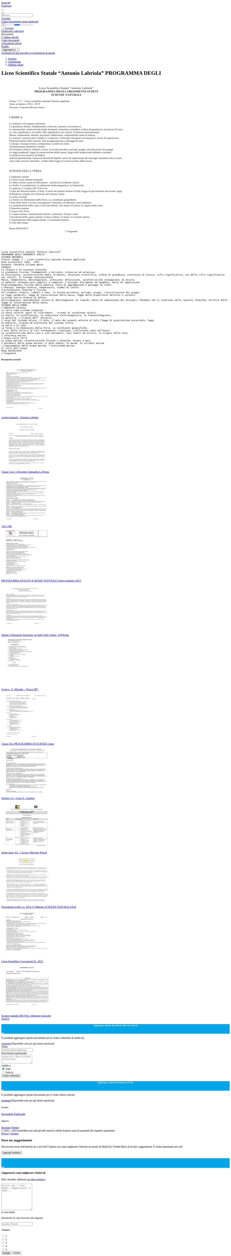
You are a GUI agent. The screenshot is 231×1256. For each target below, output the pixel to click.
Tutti (8, 1068)
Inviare (16, 1253)
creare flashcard (29, 21)
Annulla (6, 1253)
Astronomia (14, 61)
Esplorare (6, 5)
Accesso (5, 18)
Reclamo (6, 1127)
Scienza (12, 58)
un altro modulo (36, 1179)
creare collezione (11, 1075)
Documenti (7, 1114)
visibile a (6, 1065)
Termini (14, 1133)
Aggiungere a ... (10, 49)
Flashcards (7, 31)
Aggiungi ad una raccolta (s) (16, 53)
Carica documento (11, 21)
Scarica (5, 1018)
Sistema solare (15, 64)
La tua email (8, 1212)
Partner (15, 1127)
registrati (6, 1043)
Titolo (4, 1046)
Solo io (9, 1072)
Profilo (5, 46)
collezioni (18, 31)
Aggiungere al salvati (43, 53)
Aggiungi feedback (12, 1152)
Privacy (5, 1133)
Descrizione (14, 1053)
